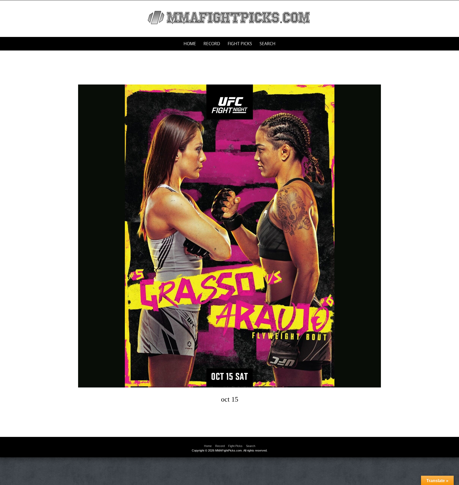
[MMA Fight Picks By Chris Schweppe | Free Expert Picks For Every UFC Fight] (229, 17)
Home (190, 44)
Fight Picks (240, 44)
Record (211, 44)
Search (267, 44)
